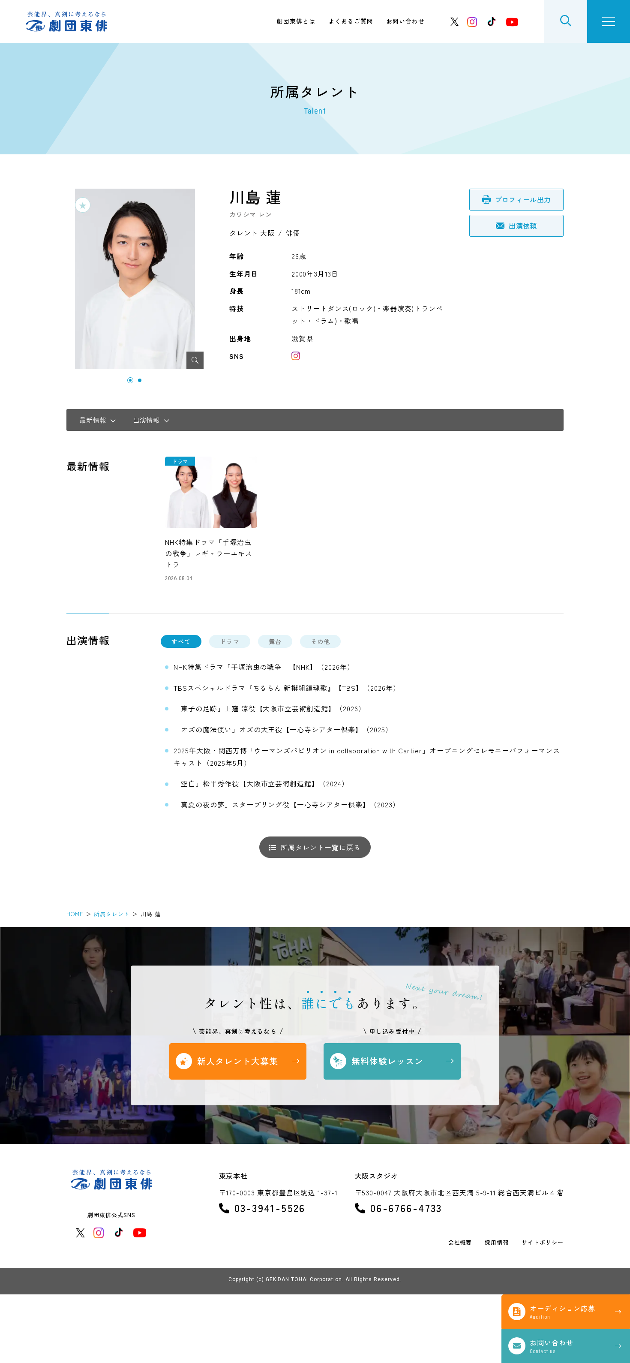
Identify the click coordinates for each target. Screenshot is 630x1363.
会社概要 (460, 1242)
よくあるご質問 (350, 21)
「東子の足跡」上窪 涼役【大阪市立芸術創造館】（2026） (270, 708)
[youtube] (512, 21)
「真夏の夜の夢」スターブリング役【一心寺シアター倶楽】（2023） (287, 804)
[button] (130, 380)
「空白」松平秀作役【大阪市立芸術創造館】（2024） (261, 783)
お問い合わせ (405, 21)
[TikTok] (491, 21)
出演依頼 (523, 225)
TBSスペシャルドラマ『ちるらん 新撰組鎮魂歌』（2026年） (287, 688)
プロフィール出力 (523, 199)
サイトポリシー (543, 1242)
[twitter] (454, 21)
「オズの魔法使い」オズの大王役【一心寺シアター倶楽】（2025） (283, 729)
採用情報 (497, 1242)
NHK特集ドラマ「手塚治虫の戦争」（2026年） (264, 667)
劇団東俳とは (296, 21)
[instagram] (472, 21)
